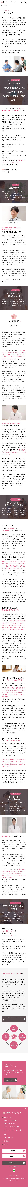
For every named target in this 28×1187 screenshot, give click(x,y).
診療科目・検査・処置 (9, 1123)
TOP (2, 5)
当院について (7, 1117)
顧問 (5, 1134)
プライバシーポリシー (14, 1175)
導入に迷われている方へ (10, 1120)
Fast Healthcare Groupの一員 (12, 1130)
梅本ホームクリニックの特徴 (11, 1126)
